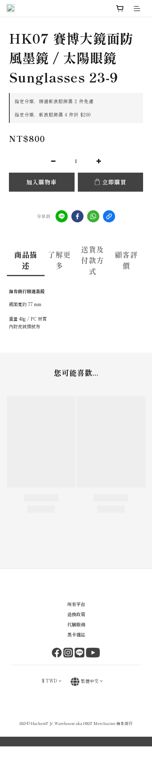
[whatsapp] (93, 216)
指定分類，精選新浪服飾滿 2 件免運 (54, 101)
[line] (62, 216)
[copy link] (109, 216)
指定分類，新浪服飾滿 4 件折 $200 (53, 114)
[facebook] (77, 216)
